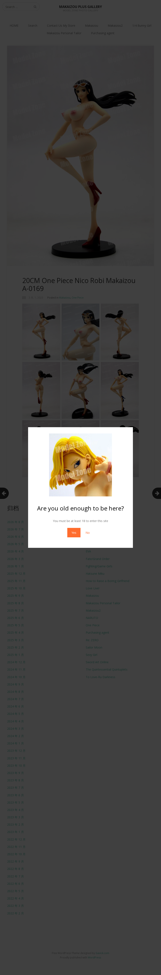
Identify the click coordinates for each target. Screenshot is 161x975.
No (88, 533)
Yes (73, 533)
